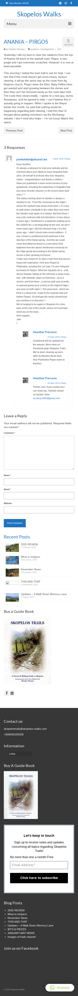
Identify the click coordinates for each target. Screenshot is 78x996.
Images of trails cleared (22, 936)
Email (7, 489)
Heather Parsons (16, 49)
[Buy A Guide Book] (21, 794)
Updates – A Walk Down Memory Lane (44, 594)
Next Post (66, 130)
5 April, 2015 (58, 159)
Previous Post (14, 130)
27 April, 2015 (54, 337)
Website (8, 503)
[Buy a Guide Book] (27, 650)
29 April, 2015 (54, 383)
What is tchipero (30, 556)
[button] (59, 987)
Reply (67, 159)
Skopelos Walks (39, 14)
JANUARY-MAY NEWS (21, 933)
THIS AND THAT (31, 581)
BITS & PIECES (17, 929)
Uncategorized (47, 49)
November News (31, 569)
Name (7, 475)
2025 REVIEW (29, 544)
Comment (9, 433)
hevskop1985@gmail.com (46, 398)
